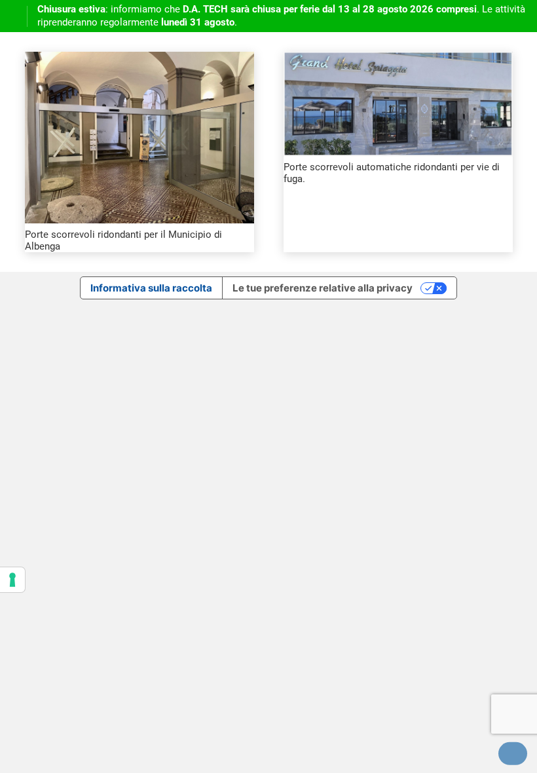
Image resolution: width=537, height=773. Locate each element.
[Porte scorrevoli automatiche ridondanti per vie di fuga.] (398, 59)
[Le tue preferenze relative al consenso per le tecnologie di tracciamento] (12, 579)
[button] (512, 753)
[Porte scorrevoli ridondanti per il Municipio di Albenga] (139, 59)
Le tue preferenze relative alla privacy (322, 288)
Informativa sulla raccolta (151, 288)
